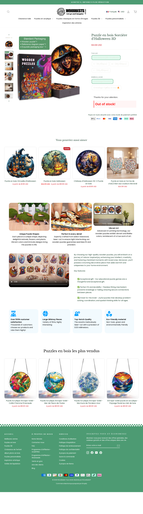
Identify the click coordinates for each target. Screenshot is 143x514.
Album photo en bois (12, 453)
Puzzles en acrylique (42, 18)
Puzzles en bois (10, 442)
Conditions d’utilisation (67, 439)
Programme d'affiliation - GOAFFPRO (41, 450)
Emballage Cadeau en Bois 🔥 (106, 87)
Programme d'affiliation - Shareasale (41, 456)
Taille (94, 53)
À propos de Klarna (66, 464)
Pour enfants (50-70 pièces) (106, 57)
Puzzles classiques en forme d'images (72, 18)
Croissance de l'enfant (13, 449)
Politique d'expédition (67, 442)
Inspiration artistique (12, 460)
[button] (115, 11)
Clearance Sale (24, 18)
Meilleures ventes (11, 439)
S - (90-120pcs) (100, 64)
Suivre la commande (67, 457)
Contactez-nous (38, 442)
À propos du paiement (67, 453)
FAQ (33, 446)
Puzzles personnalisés (115, 18)
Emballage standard (102, 81)
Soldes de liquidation (12, 464)
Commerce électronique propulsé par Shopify (71, 483)
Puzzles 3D (96, 18)
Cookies (62, 460)
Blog (33, 468)
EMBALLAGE (97, 77)
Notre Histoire (37, 439)
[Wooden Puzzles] (71, 11)
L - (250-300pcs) (101, 70)
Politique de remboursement (70, 446)
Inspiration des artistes (72, 23)
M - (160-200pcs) (119, 64)
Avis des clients (37, 465)
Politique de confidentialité (69, 449)
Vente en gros (37, 461)
